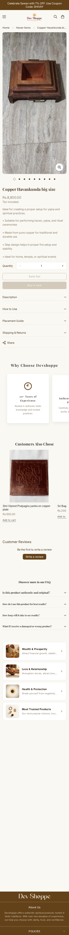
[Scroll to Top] (63, 917)
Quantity (8, 266)
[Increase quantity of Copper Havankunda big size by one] (62, 266)
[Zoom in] (59, 167)
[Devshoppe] (34, 16)
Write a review (34, 556)
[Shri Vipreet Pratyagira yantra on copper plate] (29, 476)
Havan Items (23, 27)
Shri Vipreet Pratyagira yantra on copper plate (26, 508)
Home (6, 27)
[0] (62, 17)
